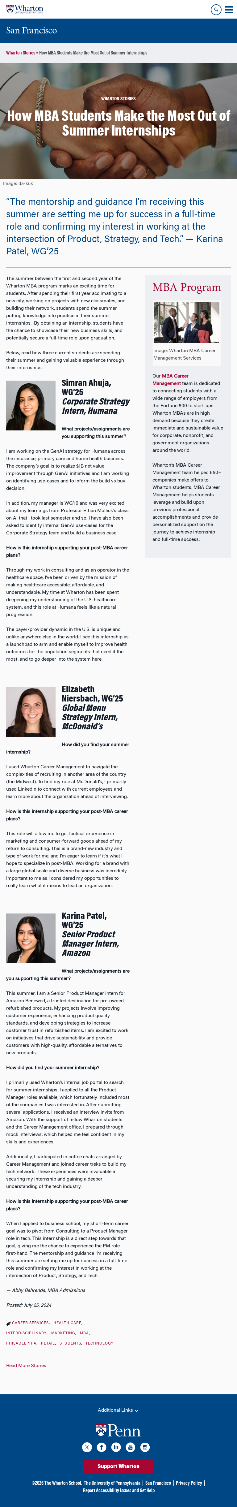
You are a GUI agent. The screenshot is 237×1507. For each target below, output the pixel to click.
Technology (99, 1343)
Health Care (67, 1323)
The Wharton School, (63, 1483)
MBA (84, 1333)
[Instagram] (145, 1448)
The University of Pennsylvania (112, 1483)
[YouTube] (130, 1448)
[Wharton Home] (24, 9)
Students (70, 1343)
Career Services (30, 1323)
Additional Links (116, 1410)
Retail (48, 1343)
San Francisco (158, 1483)
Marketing (63, 1333)
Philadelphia (21, 1343)
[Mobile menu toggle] (228, 10)
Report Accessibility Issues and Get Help (119, 1490)
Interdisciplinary (26, 1333)
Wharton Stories (20, 53)
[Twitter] (87, 1448)
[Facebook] (101, 1448)
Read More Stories (26, 1365)
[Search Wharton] (216, 9)
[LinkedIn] (116, 1448)
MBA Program (186, 288)
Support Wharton (118, 1466)
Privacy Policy (189, 1483)
